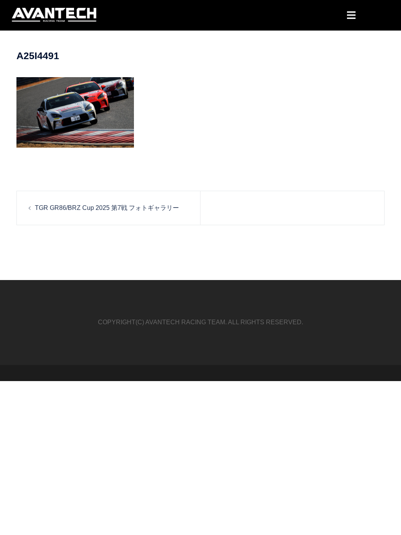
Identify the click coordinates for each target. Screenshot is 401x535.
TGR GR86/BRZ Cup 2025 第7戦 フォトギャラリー (107, 207)
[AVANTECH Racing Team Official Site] (54, 14)
